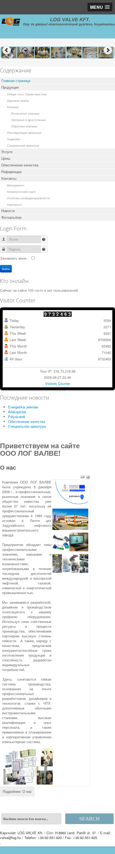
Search (89, 818)
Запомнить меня (13, 258)
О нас (8, 467)
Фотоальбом (11, 217)
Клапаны (13, 107)
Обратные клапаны (24, 126)
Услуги (6, 151)
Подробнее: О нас (17, 791)
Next (108, 50)
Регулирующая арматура (24, 132)
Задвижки (13, 139)
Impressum (14, 204)
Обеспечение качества (19, 164)
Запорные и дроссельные (28, 120)
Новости (8, 210)
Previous (6, 50)
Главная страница (15, 80)
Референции (11, 171)
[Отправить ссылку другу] (82, 476)
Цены (5, 158)
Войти (6, 269)
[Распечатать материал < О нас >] (88, 476)
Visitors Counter (57, 383)
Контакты (8, 178)
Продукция (10, 87)
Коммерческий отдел (21, 191)
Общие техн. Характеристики (27, 94)
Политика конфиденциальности (28, 198)
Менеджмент (15, 185)
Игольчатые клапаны (25, 113)
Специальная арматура (23, 145)
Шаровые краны (18, 100)
